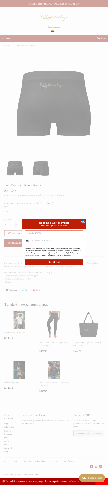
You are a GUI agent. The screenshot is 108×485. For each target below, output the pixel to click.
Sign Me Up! (54, 262)
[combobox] (29, 240)
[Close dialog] (83, 221)
